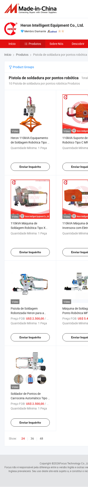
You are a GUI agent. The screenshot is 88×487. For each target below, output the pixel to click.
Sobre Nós (56, 44)
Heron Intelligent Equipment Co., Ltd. (52, 25)
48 (41, 438)
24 (23, 438)
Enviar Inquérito (30, 166)
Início (12, 44)
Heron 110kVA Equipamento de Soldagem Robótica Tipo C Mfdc (30, 142)
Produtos (35, 44)
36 (32, 438)
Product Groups (23, 67)
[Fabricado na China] (31, 8)
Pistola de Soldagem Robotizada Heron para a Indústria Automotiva (27, 312)
